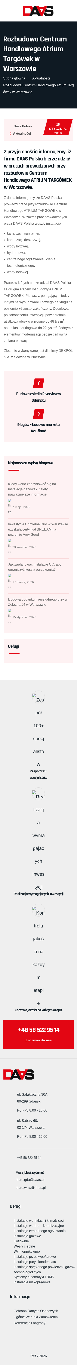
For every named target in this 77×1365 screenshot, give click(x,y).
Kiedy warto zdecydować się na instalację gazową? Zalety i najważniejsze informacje (32, 489)
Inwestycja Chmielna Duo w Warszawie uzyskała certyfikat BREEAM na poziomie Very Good (38, 529)
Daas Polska (23, 126)
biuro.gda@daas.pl (30, 1180)
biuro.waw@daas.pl (31, 1188)
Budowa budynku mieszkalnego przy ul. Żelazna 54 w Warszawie (38, 602)
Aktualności (22, 133)
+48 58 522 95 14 (38, 1030)
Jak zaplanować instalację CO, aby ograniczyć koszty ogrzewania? (34, 567)
